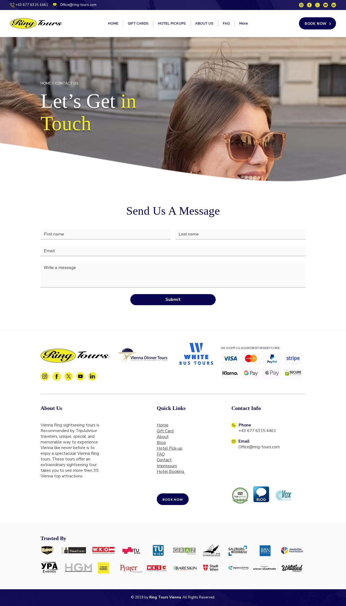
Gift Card (165, 431)
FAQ (161, 454)
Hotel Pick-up (169, 448)
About (163, 436)
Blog (161, 442)
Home (162, 425)
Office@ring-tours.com (78, 4)
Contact (164, 460)
